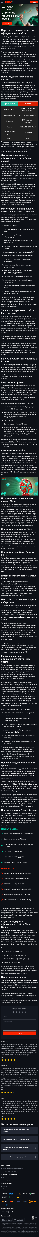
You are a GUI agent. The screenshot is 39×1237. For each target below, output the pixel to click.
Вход (34, 2)
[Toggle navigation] (2, 2)
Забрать (7, 24)
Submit (19, 1033)
